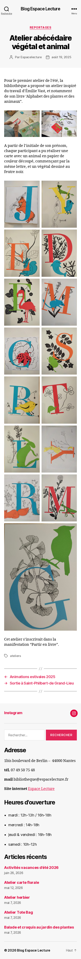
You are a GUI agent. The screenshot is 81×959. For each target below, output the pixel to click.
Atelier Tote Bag (18, 912)
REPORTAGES (40, 27)
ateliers (15, 656)
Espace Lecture (41, 788)
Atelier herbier (17, 897)
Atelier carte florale (21, 882)
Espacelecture (31, 57)
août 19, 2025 (61, 57)
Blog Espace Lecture (40, 9)
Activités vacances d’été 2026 (31, 867)
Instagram (13, 713)
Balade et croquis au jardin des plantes (39, 927)
